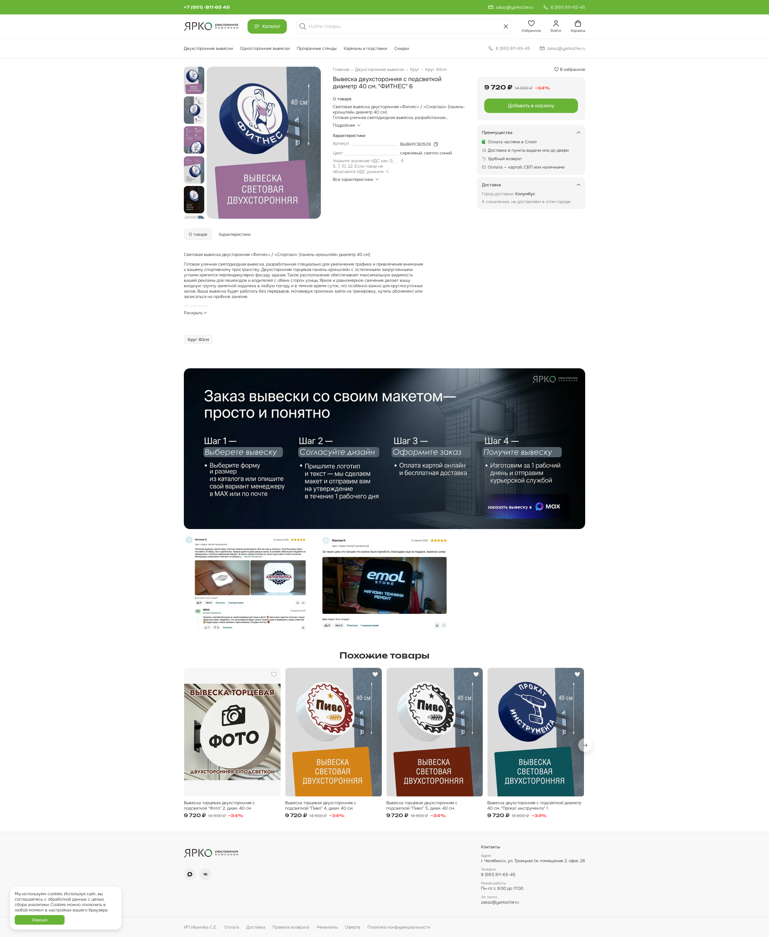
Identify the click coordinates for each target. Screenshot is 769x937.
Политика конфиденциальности (398, 927)
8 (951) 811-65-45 (498, 874)
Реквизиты (327, 927)
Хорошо (39, 920)
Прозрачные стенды (316, 48)
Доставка (255, 927)
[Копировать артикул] (435, 144)
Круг (414, 69)
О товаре (198, 234)
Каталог (271, 26)
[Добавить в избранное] (274, 674)
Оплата (231, 927)
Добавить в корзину (531, 105)
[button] (531, 26)
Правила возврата (290, 927)
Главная (341, 69)
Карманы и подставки (365, 48)
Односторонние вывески (265, 48)
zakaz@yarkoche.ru (500, 902)
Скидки (401, 48)
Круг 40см (436, 69)
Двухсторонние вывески (208, 48)
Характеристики (235, 234)
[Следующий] (585, 745)
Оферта (352, 927)
